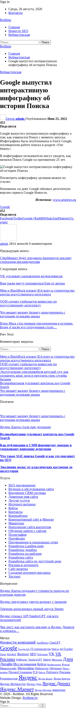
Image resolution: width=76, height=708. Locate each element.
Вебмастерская (19, 35)
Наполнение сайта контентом (29, 527)
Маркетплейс (8, 668)
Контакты (15, 13)
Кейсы (13, 508)
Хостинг (14, 576)
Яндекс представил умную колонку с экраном (33, 602)
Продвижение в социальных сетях (33, 542)
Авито (47, 659)
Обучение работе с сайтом (27, 531)
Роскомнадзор (9, 678)
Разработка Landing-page (26, 546)
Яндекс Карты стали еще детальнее (25, 427)
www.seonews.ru (64, 200)
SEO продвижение (21, 485)
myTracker (66, 649)
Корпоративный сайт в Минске (31, 519)
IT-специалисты (40, 649)
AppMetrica (43, 642)
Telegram (42, 654)
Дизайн (6, 664)
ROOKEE (11, 654)
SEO (33, 654)
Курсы (66, 664)
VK (51, 654)
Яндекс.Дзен (34, 684)
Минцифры (26, 668)
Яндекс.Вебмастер (13, 684)
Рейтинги (52, 672)
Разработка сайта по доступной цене (34, 561)
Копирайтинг (18, 515)
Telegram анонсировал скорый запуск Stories (32, 609)
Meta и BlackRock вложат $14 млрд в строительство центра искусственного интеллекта (37, 358)
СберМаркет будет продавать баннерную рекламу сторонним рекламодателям (36, 260)
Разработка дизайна (22, 550)
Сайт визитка (18, 569)
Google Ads (24, 649)
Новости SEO (18, 31)
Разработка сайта (20, 557)
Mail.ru (55, 649)
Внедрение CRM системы (27, 493)
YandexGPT (35, 659)
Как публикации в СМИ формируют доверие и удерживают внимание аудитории (36, 447)
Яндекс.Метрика (43, 690)
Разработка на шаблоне (25, 553)
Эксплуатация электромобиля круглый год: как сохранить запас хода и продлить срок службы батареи (34, 375)
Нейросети (42, 668)
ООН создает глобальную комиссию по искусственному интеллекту (28, 366)
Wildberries (21, 659)
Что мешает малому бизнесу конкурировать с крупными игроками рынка (32, 392)
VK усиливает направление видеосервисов (31, 276)
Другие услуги (19, 500)
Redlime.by (30, 698)
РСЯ (35, 672)
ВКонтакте (57, 660)
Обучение (55, 668)
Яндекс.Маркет (17, 689)
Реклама (65, 672)
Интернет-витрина (21, 504)
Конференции (54, 664)
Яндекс (28, 677)
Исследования (24, 664)
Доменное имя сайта (23, 496)
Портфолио (16, 538)
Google (5, 207)
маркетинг (59, 690)
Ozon (3, 654)
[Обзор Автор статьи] (8, 240)
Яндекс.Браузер (62, 678)
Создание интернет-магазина (29, 572)
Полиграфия (17, 534)
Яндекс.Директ (56, 683)
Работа (41, 672)
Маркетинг (16, 523)
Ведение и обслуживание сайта (31, 489)
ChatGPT (55, 642)
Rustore (23, 654)
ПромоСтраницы (20, 672)
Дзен (68, 659)
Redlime (5, 20)
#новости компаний (18, 642)
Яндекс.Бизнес (45, 679)
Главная (14, 27)
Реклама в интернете (23, 565)
